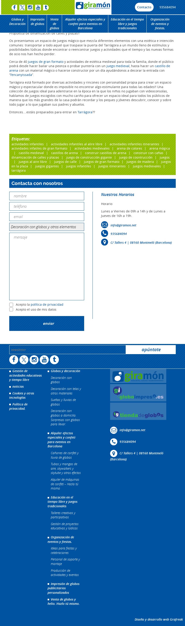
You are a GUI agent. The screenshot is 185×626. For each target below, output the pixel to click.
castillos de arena (64, 153)
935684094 (168, 7)
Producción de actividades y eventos (65, 572)
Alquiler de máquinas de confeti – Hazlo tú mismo (65, 483)
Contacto (144, 7)
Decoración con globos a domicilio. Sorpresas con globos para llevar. (65, 417)
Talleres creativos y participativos (63, 515)
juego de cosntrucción (136, 157)
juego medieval (118, 66)
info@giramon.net (123, 225)
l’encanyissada (21, 75)
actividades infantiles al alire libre (76, 144)
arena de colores (129, 148)
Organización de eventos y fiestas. (159, 23)
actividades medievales (92, 148)
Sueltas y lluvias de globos (63, 402)
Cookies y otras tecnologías (21, 395)
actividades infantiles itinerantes (134, 144)
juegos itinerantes (112, 166)
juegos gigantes (47, 166)
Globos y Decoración (17, 21)
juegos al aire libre (33, 161)
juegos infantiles (78, 166)
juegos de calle (65, 161)
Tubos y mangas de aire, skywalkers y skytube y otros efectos (66, 468)
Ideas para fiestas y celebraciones (64, 550)
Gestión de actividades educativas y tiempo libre (25, 375)
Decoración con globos (61, 380)
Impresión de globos (37, 21)
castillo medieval (31, 153)
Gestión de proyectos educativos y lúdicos (65, 526)
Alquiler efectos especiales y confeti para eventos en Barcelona (85, 23)
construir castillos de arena (105, 153)
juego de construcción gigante (89, 157)
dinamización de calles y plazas (35, 157)
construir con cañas (148, 153)
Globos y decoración (65, 371)
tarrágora (19, 170)
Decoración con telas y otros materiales (66, 391)
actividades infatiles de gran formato (39, 148)
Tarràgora (85, 112)
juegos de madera (140, 161)
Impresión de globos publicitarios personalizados (63, 588)
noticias (18, 386)
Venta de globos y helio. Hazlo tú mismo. (64, 601)
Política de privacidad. (18, 406)
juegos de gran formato (45, 61)
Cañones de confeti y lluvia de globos (65, 455)
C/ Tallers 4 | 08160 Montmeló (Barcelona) (141, 242)
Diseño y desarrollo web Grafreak (159, 619)
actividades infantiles (28, 144)
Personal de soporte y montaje (65, 561)
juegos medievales (147, 166)
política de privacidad (47, 305)
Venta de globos (54, 23)
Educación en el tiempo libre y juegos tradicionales (127, 23)
